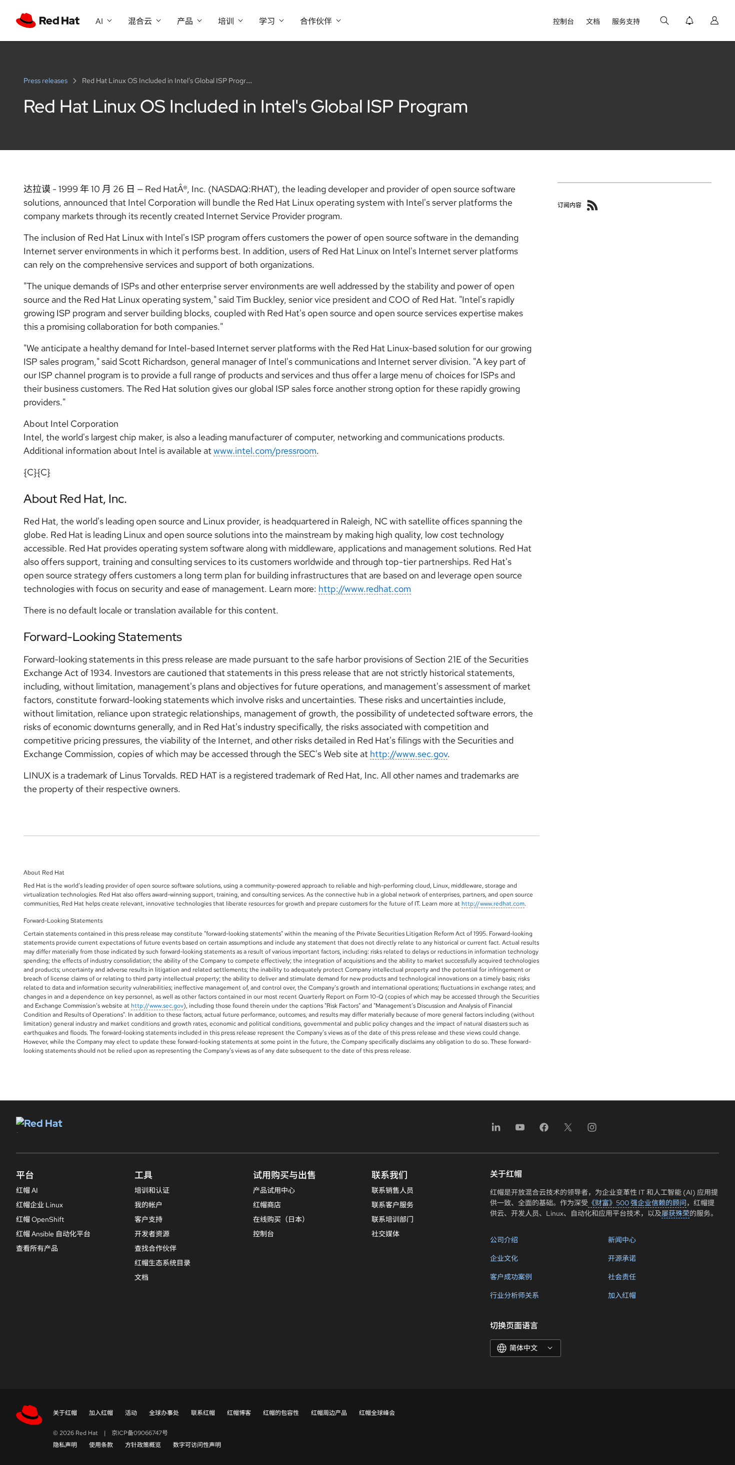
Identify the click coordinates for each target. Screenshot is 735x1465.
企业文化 (504, 1258)
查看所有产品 (37, 1248)
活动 (131, 1413)
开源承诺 (622, 1258)
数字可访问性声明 (197, 1445)
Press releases (46, 80)
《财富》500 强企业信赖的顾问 (637, 1202)
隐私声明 (65, 1445)
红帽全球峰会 (377, 1413)
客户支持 (148, 1219)
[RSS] (592, 205)
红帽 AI (27, 1190)
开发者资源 (152, 1233)
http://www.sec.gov (409, 754)
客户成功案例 (511, 1276)
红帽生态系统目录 (162, 1262)
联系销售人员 (393, 1190)
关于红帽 (65, 1413)
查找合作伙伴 (155, 1248)
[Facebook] (544, 1130)
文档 (593, 21)
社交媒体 (386, 1233)
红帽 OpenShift (40, 1219)
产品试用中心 (274, 1190)
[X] (568, 1130)
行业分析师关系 (514, 1295)
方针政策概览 (143, 1445)
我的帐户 (148, 1204)
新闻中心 (622, 1239)
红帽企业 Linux (39, 1204)
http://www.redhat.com (364, 588)
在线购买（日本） (281, 1219)
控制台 (563, 21)
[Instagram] (592, 1130)
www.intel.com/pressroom (265, 450)
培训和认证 (152, 1190)
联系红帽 (203, 1413)
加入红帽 (622, 1295)
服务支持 (626, 21)
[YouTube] (520, 1130)
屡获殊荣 (676, 1213)
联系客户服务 (393, 1204)
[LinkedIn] (496, 1130)
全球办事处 (164, 1413)
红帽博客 (239, 1413)
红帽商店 (267, 1204)
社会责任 (622, 1276)
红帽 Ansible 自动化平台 (53, 1233)
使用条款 (101, 1445)
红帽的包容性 (281, 1413)
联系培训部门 (393, 1219)
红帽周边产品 (329, 1413)
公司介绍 (504, 1239)
